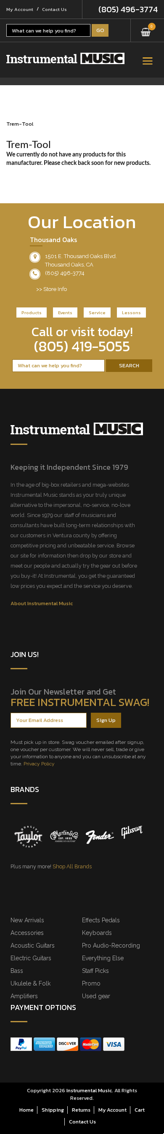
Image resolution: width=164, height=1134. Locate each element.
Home (26, 1110)
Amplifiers (24, 996)
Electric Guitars (31, 958)
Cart (140, 1110)
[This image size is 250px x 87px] (65, 58)
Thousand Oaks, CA (69, 264)
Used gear (96, 996)
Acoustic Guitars (33, 945)
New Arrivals (27, 920)
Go (100, 30)
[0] (146, 29)
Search (129, 365)
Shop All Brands (72, 866)
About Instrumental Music (42, 603)
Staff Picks (95, 970)
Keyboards (97, 932)
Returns (81, 1110)
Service (97, 312)
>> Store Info (51, 289)
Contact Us (54, 9)
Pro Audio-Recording (111, 945)
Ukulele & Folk (30, 983)
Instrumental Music (89, 1090)
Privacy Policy (39, 764)
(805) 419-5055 (82, 346)
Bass (17, 970)
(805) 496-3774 (128, 9)
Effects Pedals (101, 920)
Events (65, 312)
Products (31, 312)
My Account (19, 9)
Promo (91, 983)
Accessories (27, 932)
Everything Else (103, 958)
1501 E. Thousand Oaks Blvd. (81, 256)
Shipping (53, 1110)
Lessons (131, 312)
